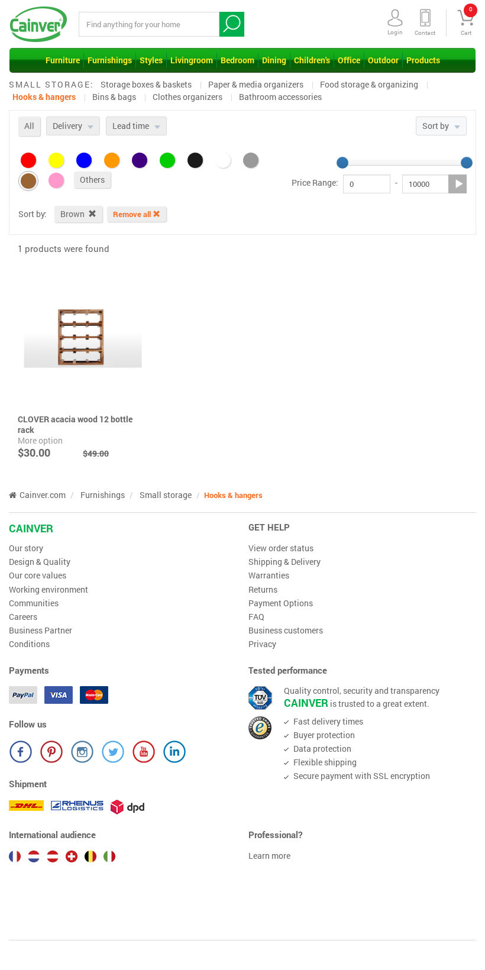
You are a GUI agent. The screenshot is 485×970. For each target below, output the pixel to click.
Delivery (68, 125)
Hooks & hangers (44, 96)
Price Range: (315, 182)
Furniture (63, 60)
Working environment (48, 589)
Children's (312, 60)
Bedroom (237, 60)
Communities (34, 603)
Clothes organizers (187, 96)
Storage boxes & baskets (146, 84)
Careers (23, 617)
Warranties (268, 575)
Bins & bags (114, 96)
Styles (151, 60)
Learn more (269, 856)
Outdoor (383, 60)
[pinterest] (51, 752)
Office (349, 60)
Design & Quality (39, 562)
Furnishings (110, 60)
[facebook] (21, 752)
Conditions (29, 644)
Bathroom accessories (280, 96)
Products (423, 60)
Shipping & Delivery (284, 562)
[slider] (342, 163)
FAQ (256, 617)
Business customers (285, 630)
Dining (274, 60)
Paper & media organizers (255, 84)
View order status (280, 548)
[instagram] (82, 752)
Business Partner (40, 630)
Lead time (131, 125)
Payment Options (280, 603)
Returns (262, 589)
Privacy (262, 644)
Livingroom (191, 60)
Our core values (37, 575)
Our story (26, 548)
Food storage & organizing (369, 84)
